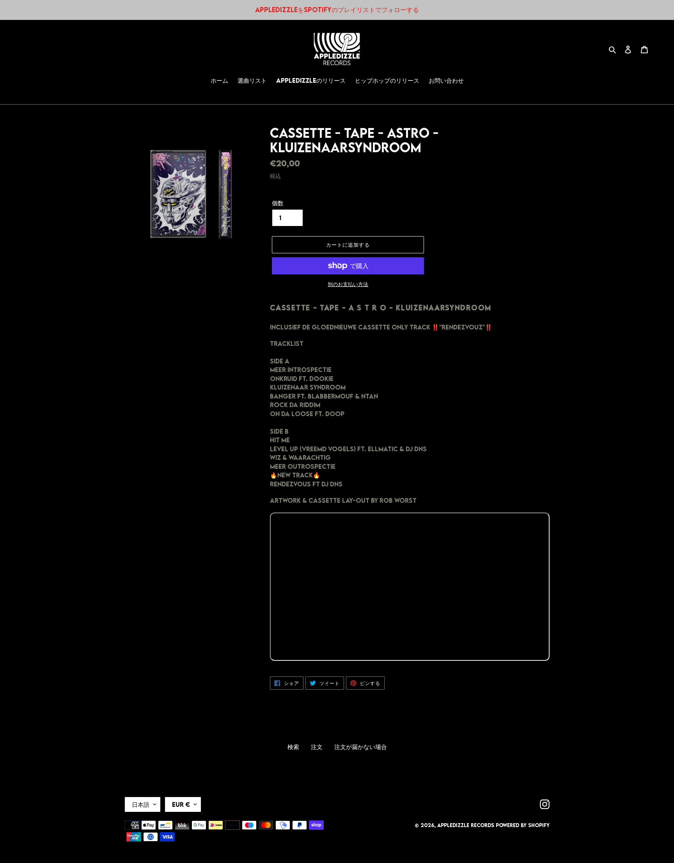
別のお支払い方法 (348, 284)
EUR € (181, 804)
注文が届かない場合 (360, 747)
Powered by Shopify (523, 825)
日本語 (140, 804)
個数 (278, 203)
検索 (293, 747)
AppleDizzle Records (465, 825)
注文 (317, 747)
